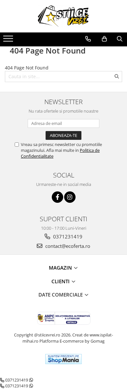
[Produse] (9, 40)
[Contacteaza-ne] (88, 38)
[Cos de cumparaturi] (104, 38)
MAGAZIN (61, 267)
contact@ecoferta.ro (67, 246)
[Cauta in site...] (119, 38)
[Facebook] (57, 197)
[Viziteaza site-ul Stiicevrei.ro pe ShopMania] (63, 359)
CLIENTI (61, 281)
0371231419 (67, 236)
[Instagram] (70, 197)
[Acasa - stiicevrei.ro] (63, 16)
